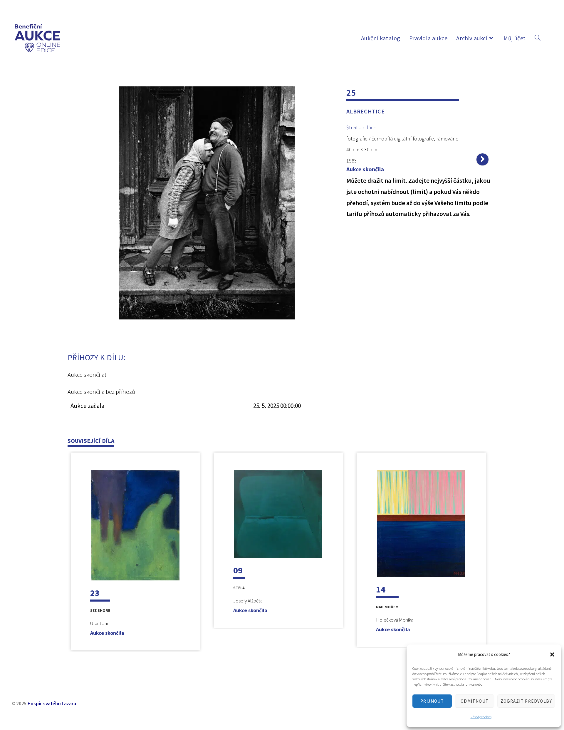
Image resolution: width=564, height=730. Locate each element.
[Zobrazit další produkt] (482, 159)
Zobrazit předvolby (526, 701)
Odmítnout (475, 701)
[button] (552, 654)
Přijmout (432, 701)
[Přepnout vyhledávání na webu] (537, 38)
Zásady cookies (481, 717)
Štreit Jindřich (361, 127)
